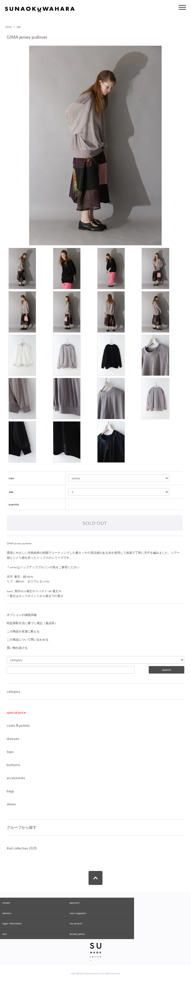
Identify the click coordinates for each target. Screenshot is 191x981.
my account (76, 923)
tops (19, 26)
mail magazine (78, 913)
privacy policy (77, 933)
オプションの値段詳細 (22, 615)
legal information (12, 923)
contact (6, 902)
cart (4, 933)
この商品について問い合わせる (27, 639)
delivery (6, 913)
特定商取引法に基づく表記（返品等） (32, 623)
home (8, 26)
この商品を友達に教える (23, 631)
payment (74, 902)
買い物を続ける (17, 648)
